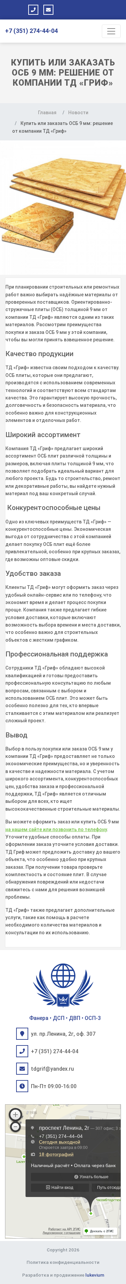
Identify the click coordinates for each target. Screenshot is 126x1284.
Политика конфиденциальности (63, 1262)
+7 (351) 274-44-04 (31, 30)
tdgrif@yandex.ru (52, 1069)
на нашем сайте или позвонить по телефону (56, 829)
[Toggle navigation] (111, 31)
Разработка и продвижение (63, 1275)
